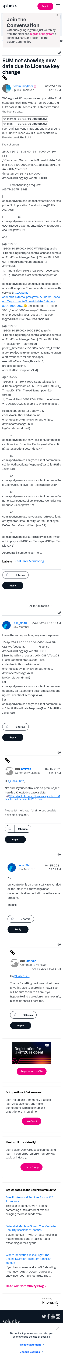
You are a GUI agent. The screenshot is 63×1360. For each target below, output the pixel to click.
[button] (58, 52)
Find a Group (31, 1167)
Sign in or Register (41, 34)
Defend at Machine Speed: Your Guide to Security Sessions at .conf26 (31, 1228)
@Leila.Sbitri (16, 781)
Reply (12, 585)
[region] (31, 1341)
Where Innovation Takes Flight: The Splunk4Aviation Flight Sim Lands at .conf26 (28, 1258)
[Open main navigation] (58, 5)
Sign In (45, 6)
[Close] (57, 1328)
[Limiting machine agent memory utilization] (59, 606)
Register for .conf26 (32, 1071)
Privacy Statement (30, 1344)
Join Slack (31, 1121)
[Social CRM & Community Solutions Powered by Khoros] (50, 1301)
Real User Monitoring (29, 561)
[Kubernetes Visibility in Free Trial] (52, 606)
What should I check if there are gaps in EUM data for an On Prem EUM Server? (32, 797)
